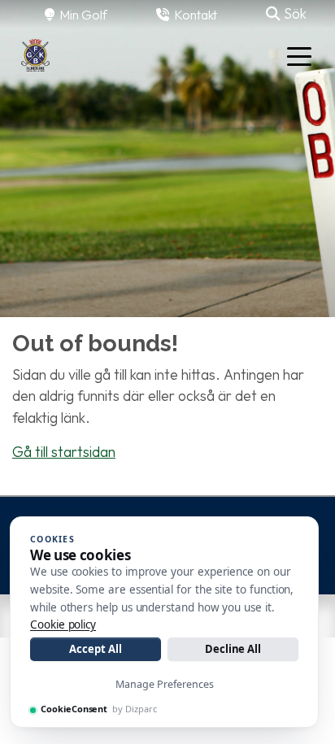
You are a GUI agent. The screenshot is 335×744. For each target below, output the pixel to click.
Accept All (95, 649)
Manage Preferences (164, 684)
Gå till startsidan (63, 451)
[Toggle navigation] (299, 55)
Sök (294, 13)
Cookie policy (63, 624)
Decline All (233, 649)
